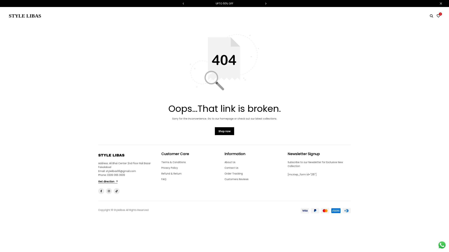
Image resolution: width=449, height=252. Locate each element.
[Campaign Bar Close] (442, 3)
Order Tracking (233, 173)
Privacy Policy (169, 168)
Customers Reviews (236, 179)
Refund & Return (171, 173)
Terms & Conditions (173, 162)
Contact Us (231, 168)
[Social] (101, 191)
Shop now (224, 131)
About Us (229, 162)
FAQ (163, 179)
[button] (265, 3)
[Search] (431, 15)
